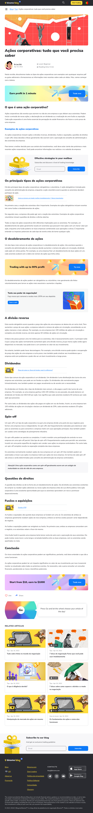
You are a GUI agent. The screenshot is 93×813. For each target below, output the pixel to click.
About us (8, 776)
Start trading (76, 3)
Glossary (30, 789)
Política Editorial (33, 780)
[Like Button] (6, 595)
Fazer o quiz (13, 302)
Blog (6, 767)
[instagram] (56, 776)
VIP (9, 771)
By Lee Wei (18, 64)
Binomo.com (31, 767)
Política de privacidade (35, 776)
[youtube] (63, 776)
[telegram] (49, 776)
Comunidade (32, 785)
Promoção (8, 780)
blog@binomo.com (53, 771)
